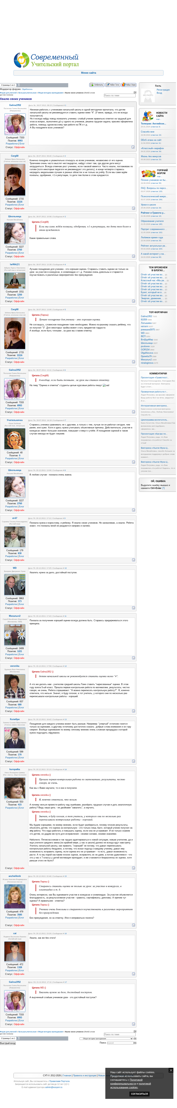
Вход (159, 93)
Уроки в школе (148, 204)
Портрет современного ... (154, 229)
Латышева (146, 323)
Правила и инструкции (84, 1075)
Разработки (12, 143)
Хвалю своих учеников (74, 93)
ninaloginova (147, 363)
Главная (67, 1075)
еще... (158, 119)
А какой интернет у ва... (153, 254)
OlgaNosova (27, 89)
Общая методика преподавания (50, 93)
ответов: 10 (156, 216)
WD (143, 333)
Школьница (147, 343)
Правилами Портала (59, 1081)
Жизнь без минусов (151, 156)
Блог (22, 143)
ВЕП (143, 336)
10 (66, 568)
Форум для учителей (8, 93)
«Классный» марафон (152, 148)
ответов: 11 (156, 143)
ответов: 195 (156, 224)
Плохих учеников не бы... (154, 180)
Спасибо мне (147, 131)
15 (66, 876)
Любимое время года (152, 237)
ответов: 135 (156, 191)
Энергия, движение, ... (152, 298)
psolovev (145, 346)
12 (66, 666)
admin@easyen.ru (53, 1087)
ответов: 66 (156, 257)
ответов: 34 (156, 151)
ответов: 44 (156, 208)
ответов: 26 (156, 241)
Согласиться (139, 1094)
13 (66, 719)
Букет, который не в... (152, 292)
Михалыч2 (146, 359)
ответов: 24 (156, 135)
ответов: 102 (156, 232)
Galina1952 (146, 316)
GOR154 (145, 349)
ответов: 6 (155, 127)
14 (66, 769)
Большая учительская (27, 93)
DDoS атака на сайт (151, 140)
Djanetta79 (146, 356)
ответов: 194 (156, 199)
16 (66, 933)
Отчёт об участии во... (152, 274)
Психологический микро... (154, 196)
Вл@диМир (147, 339)
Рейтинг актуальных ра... (154, 245)
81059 (144, 319)
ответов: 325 (156, 249)
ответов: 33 (156, 159)
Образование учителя (152, 221)
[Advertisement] (88, 26)
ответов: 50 (156, 183)
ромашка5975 (148, 329)
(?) (163, 488)
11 (66, 616)
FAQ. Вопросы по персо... (154, 188)
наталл (144, 326)
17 (66, 982)
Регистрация (163, 89)
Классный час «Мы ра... (153, 280)
